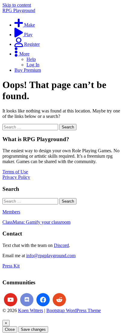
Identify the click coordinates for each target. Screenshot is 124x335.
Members (11, 211)
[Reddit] (59, 300)
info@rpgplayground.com (51, 255)
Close (10, 329)
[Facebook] (43, 300)
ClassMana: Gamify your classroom (36, 222)
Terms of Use (15, 171)
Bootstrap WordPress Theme (73, 310)
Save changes (33, 329)
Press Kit (11, 265)
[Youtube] (10, 300)
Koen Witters (30, 310)
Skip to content (16, 5)
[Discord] (27, 300)
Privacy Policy (16, 177)
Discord (61, 245)
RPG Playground (18, 10)
